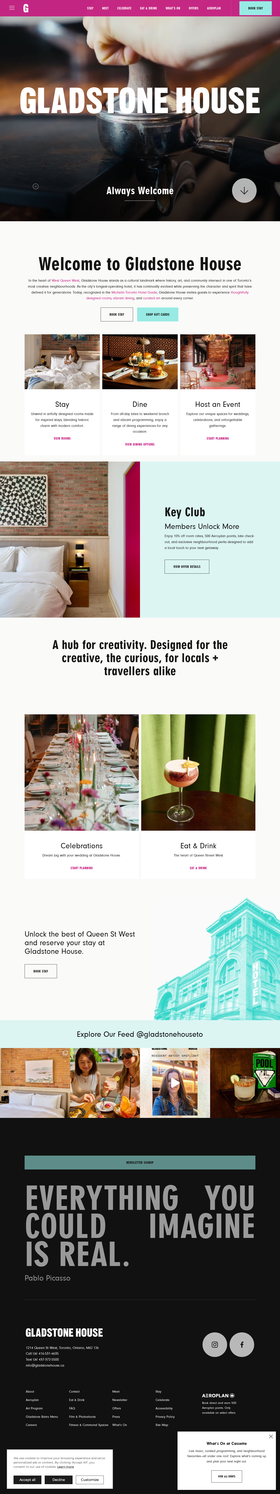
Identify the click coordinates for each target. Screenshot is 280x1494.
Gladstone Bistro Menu (42, 1416)
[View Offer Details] (70, 539)
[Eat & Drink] (198, 772)
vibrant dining (123, 298)
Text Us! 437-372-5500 (42, 1359)
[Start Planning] (217, 361)
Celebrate (124, 8)
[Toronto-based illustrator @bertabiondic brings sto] (175, 1083)
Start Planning (218, 438)
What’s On (173, 8)
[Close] (271, 1436)
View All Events (226, 1476)
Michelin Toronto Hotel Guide (134, 292)
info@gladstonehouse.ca (45, 1365)
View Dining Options (140, 444)
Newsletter (119, 1400)
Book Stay (255, 8)
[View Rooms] (62, 361)
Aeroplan (214, 8)
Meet (105, 8)
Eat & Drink (148, 8)
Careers (31, 1425)
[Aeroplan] (218, 1395)
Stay (90, 8)
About (30, 1391)
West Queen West (65, 280)
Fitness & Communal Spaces (88, 1425)
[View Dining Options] (140, 361)
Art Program (34, 1408)
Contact (74, 1391)
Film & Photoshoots (82, 1416)
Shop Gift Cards (158, 314)
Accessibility (164, 1408)
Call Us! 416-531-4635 (42, 1354)
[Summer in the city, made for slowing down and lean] (35, 1083)
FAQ (72, 1408)
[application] (60, 1469)
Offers (193, 8)
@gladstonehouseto (170, 1034)
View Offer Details (186, 566)
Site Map (162, 1425)
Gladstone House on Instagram (215, 1344)
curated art (151, 298)
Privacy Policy (165, 1416)
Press (116, 1416)
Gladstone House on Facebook (242, 1344)
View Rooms (62, 438)
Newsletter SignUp (140, 1156)
